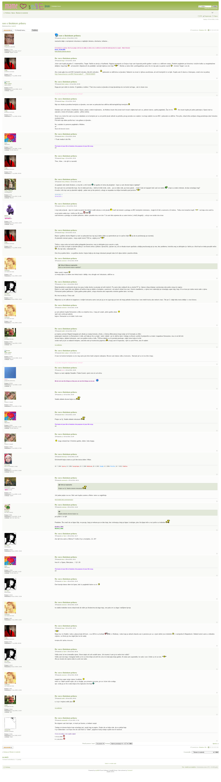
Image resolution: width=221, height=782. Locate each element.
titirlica (63, 206)
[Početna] (27, 6)
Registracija (208, 16)
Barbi (62, 370)
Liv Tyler (63, 284)
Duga (62, 60)
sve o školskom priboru (14, 23)
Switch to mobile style (110, 763)
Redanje (107, 743)
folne (62, 136)
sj (62, 394)
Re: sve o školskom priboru (66, 58)
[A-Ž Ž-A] (128, 743)
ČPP (201, 16)
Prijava (216, 16)
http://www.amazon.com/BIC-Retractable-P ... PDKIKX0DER (75, 74)
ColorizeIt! (129, 770)
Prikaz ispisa (212, 12)
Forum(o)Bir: (187, 752)
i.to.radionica (58, 345)
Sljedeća (215, 743)
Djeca (13, 13)
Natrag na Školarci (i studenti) (12, 752)
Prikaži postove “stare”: (89, 743)
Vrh (217, 55)
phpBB (97, 770)
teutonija (63, 507)
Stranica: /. (202, 30)
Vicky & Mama (65, 181)
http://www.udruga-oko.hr (63, 51)
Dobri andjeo (65, 84)
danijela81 (64, 720)
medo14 (13, 26)
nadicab (63, 38)
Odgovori (4, 29)
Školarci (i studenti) (22, 13)
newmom (64, 260)
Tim (183, 767)
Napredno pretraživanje (211, 8)
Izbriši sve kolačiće (190, 767)
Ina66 (63, 331)
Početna (7, 13)
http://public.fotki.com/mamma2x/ (64, 499)
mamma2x (64, 480)
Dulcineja (64, 456)
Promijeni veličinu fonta (216, 12)
